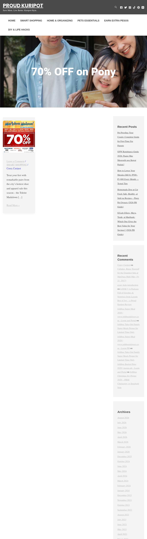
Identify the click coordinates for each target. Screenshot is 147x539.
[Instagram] (130, 7)
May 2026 (122, 432)
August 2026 (123, 417)
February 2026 (124, 446)
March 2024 (122, 480)
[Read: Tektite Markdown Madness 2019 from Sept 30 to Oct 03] (19, 137)
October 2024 (123, 461)
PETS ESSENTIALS (88, 20)
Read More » (13, 205)
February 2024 (124, 485)
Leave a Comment (16, 161)
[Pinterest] (138, 7)
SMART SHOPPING (31, 20)
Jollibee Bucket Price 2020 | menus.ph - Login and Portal (128, 368)
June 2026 (122, 427)
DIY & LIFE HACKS (19, 29)
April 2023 (122, 534)
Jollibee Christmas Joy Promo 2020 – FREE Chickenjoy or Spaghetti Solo (128, 379)
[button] (116, 7)
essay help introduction (127, 284)
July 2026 (121, 422)
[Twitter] (125, 7)
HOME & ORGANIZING (60, 20)
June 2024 (122, 466)
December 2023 (124, 495)
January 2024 (123, 490)
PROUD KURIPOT (23, 5)
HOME (11, 20)
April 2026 (122, 437)
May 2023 (122, 529)
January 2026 (123, 451)
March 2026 (122, 441)
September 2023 (124, 509)
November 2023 (124, 500)
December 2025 (124, 456)
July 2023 (121, 519)
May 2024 (122, 471)
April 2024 (122, 475)
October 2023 (123, 504)
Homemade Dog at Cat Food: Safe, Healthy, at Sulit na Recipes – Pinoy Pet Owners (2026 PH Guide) (128, 198)
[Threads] (143, 7)
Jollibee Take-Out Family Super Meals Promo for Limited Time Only (128, 328)
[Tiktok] (134, 7)
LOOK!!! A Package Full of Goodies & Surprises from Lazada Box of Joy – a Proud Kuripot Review (128, 296)
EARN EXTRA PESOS (116, 20)
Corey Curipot (123, 264)
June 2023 (122, 524)
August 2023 (123, 514)
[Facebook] (121, 7)
